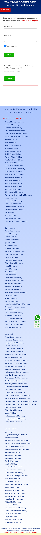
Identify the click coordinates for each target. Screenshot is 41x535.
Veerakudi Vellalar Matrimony (15, 169)
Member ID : (8, 26)
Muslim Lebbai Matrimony (14, 209)
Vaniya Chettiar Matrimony (14, 349)
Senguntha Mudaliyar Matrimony (16, 435)
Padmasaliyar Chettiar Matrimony (16, 387)
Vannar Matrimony (11, 198)
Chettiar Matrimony (11, 346)
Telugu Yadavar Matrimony (14, 263)
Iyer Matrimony (10, 242)
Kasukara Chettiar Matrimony (15, 369)
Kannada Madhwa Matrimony (15, 251)
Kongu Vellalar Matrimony (14, 487)
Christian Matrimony (12, 125)
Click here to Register (29, 21)
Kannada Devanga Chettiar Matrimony (18, 398)
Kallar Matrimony (11, 310)
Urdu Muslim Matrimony (13, 204)
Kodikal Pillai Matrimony (13, 163)
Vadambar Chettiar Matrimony (15, 375)
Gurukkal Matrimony (12, 248)
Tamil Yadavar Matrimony (13, 260)
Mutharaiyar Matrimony (13, 455)
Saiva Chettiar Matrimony (13, 189)
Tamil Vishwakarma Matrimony (15, 131)
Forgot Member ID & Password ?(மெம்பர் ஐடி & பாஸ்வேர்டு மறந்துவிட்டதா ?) (20, 67)
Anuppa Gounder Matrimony (14, 490)
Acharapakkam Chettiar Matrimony (17, 360)
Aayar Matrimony (11, 272)
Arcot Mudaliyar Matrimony (14, 446)
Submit (10, 78)
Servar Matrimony (11, 298)
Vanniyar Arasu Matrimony (14, 473)
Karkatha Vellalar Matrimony (14, 186)
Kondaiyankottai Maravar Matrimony (17, 304)
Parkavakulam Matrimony (13, 231)
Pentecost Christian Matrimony (15, 321)
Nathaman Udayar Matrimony (15, 416)
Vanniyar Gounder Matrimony (15, 470)
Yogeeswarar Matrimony (13, 522)
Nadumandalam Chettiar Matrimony (17, 372)
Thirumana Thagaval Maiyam (14, 340)
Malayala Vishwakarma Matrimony (16, 136)
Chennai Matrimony (11, 429)
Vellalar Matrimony (11, 148)
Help (35, 109)
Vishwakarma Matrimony (13, 128)
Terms (32, 112)
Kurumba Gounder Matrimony (15, 493)
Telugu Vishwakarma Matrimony (16, 133)
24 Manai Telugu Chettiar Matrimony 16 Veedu (21, 401)
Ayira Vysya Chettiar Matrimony (16, 384)
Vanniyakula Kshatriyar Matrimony (16, 476)
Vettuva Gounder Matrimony (14, 496)
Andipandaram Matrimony (13, 519)
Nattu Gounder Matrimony (14, 499)
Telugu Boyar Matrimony (13, 410)
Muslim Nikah (9, 212)
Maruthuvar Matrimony (13, 505)
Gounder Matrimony (12, 481)
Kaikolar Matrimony (12, 438)
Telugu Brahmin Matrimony (14, 254)
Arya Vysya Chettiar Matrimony (15, 381)
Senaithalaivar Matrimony (13, 171)
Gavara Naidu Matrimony (13, 278)
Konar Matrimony (11, 266)
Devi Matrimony (10, 228)
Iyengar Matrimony (11, 245)
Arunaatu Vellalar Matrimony (14, 174)
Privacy (26, 112)
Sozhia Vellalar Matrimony (14, 154)
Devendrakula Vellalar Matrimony (16, 221)
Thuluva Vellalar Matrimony (14, 157)
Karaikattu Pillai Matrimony (14, 160)
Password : (8, 36)
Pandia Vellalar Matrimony (14, 166)
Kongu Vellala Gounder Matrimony (16, 484)
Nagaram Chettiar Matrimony (15, 366)
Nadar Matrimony (11, 139)
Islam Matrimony (10, 215)
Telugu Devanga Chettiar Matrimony (17, 395)
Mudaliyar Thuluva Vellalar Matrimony (18, 443)
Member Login (21, 109)
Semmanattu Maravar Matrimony (16, 307)
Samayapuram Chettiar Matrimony (16, 378)
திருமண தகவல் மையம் (12, 432)
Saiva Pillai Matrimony (12, 180)
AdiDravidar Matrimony (13, 502)
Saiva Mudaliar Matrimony (14, 192)
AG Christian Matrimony (13, 327)
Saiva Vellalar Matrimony (13, 183)
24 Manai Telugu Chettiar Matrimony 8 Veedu (20, 404)
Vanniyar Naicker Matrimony (14, 467)
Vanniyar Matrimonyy (12, 464)
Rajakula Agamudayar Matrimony (16, 292)
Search (30, 109)
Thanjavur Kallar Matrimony (14, 343)
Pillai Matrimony (10, 142)
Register (12, 109)
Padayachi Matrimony (12, 478)
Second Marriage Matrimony (14, 122)
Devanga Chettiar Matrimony (15, 392)
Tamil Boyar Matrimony (13, 407)
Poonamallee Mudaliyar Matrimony (17, 449)
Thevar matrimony (11, 295)
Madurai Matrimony (11, 237)
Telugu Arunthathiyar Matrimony (16, 511)
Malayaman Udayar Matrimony (15, 419)
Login (9, 54)
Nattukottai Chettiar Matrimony (15, 354)
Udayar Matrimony (11, 413)
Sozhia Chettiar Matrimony (14, 351)
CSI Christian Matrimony (13, 318)
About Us (19, 112)
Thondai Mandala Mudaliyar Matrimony (18, 195)
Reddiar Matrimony (11, 461)
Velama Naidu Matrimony (13, 286)
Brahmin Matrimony (12, 240)
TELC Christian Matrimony (14, 324)
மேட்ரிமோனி (9, 334)
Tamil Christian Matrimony (14, 313)
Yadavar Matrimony (11, 257)
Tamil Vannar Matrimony (13, 218)
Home (6, 109)
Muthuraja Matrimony (12, 452)
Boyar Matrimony (11, 234)
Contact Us (11, 112)
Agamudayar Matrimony (13, 289)
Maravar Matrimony (11, 301)
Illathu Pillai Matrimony (13, 151)
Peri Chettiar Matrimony (13, 389)
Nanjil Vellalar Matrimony (13, 177)
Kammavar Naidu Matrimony (14, 280)
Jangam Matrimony (11, 516)
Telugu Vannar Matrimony (13, 422)
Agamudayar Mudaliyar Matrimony (16, 440)
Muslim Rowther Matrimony (14, 207)
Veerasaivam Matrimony (13, 514)
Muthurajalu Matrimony (13, 458)
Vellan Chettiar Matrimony (14, 357)
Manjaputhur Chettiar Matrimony (16, 363)
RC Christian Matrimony (13, 316)
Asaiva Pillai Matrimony (13, 145)
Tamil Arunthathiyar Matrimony (15, 508)
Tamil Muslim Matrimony (13, 201)
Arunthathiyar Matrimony (13, 337)
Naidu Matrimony (11, 275)
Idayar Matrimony (11, 269)
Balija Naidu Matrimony (13, 283)
